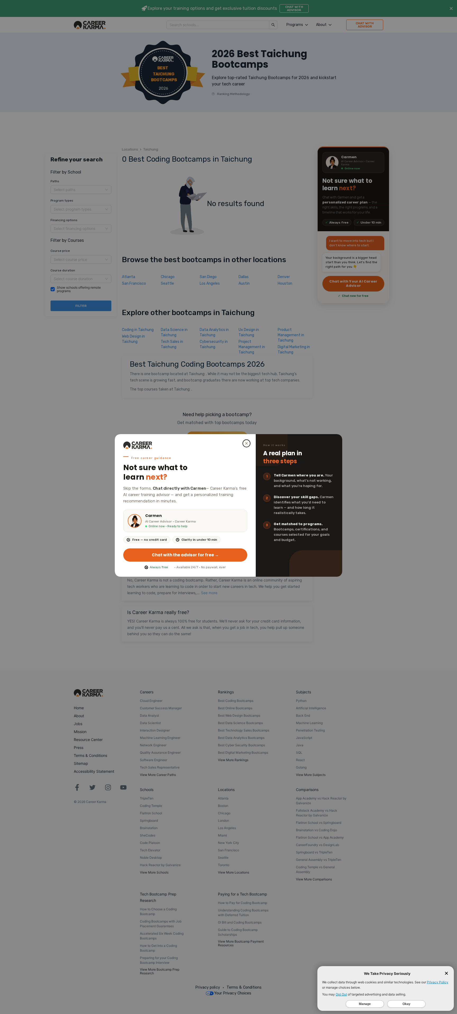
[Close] (246, 443)
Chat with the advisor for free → (185, 555)
